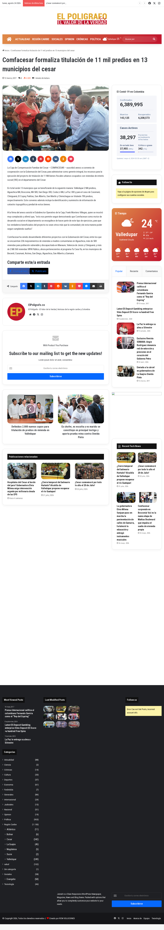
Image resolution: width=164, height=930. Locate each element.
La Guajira (11, 844)
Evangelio (11, 879)
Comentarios (152, 271)
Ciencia (7, 764)
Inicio (6, 50)
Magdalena (12, 849)
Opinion (69, 39)
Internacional (10, 799)
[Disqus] (55, 550)
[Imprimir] (100, 286)
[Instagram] (42, 314)
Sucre (9, 854)
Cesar (9, 839)
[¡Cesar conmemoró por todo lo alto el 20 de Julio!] (89, 471)
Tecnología (9, 884)
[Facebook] (10, 159)
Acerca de (137, 918)
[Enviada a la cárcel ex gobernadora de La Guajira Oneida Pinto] (125, 371)
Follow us (132, 699)
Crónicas (82, 39)
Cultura (7, 774)
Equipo (147, 918)
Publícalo (40, 271)
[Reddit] (48, 159)
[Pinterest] (40, 159)
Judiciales (8, 804)
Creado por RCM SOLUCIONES (62, 918)
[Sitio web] (30, 314)
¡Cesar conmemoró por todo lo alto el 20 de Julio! (66, 3)
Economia (8, 784)
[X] (18, 159)
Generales (8, 794)
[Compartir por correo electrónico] (93, 286)
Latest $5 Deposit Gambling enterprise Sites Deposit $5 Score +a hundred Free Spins (135, 312)
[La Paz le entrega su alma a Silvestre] (125, 329)
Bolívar (10, 834)
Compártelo (20, 271)
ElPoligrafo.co (36, 305)
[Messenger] (86, 286)
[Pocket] (71, 159)
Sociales (57, 39)
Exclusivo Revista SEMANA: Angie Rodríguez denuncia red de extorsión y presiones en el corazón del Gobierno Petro (146, 348)
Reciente (134, 271)
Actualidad (22, 39)
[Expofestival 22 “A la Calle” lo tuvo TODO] (74, 724)
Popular (119, 271)
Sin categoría (10, 869)
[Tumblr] (33, 159)
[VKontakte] (56, 159)
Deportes (8, 779)
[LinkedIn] (25, 159)
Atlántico (11, 829)
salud (6, 864)
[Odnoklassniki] (63, 159)
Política (95, 39)
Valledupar (11, 859)
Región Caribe (40, 39)
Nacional (8, 809)
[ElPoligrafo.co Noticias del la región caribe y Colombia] (82, 19)
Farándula (8, 789)
